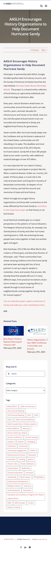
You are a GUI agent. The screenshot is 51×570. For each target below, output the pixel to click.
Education (32, 455)
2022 (29, 415)
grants (30, 459)
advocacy (26, 428)
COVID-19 (33, 450)
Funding (22, 459)
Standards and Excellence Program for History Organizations (25, 497)
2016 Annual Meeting (15, 411)
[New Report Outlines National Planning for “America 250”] (14, 331)
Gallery (17, 331)
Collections (11, 446)
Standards (27, 490)
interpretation (12, 468)
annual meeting (31, 437)
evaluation (11, 459)
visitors (31, 503)
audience (11, 442)
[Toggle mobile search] (41, 6)
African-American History (17, 433)
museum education (15, 472)
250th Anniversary (27, 406)
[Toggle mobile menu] (46, 6)
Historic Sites (12, 464)
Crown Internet (42, 539)
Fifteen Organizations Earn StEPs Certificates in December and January (34, 331)
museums (30, 472)
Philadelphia (39, 477)
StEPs (9, 503)
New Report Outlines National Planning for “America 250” (10, 331)
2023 (36, 415)
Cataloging (31, 442)
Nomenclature (25, 477)
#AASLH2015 (12, 406)
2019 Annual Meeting (15, 415)
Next (43, 50)
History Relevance (28, 464)
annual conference (14, 437)
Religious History (14, 486)
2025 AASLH (10, 539)
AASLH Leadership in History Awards (21, 424)
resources (27, 486)
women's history (13, 507)
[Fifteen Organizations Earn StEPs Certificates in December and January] (37, 331)
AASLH (9, 419)
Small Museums (13, 490)
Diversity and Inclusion (16, 455)
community (23, 446)
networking (11, 477)
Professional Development (17, 481)
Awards (21, 442)
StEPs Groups (20, 503)
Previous (35, 50)
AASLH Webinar (13, 428)
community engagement (17, 450)
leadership (25, 468)
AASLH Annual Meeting (24, 419)
